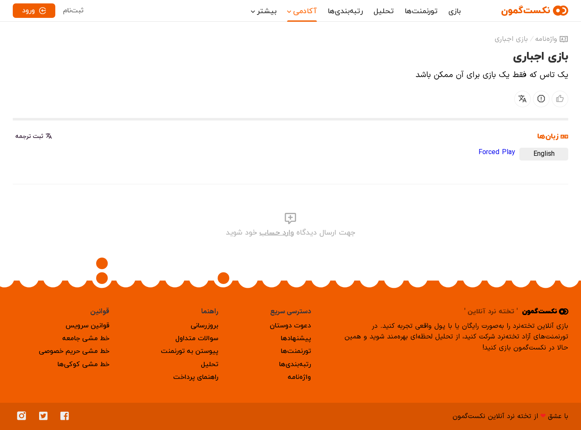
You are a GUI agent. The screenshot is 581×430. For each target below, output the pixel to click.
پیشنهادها (296, 338)
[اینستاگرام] (24, 416)
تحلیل (383, 11)
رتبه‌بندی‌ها (345, 11)
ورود (28, 10)
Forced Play (496, 152)
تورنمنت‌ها (421, 11)
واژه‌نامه (546, 39)
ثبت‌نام (73, 10)
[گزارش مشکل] (541, 99)
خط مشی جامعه (85, 338)
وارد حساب (276, 232)
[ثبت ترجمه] (522, 99)
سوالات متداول (196, 338)
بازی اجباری (511, 39)
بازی (454, 11)
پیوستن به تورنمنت (189, 351)
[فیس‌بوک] (66, 416)
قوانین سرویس (87, 325)
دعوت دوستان (290, 325)
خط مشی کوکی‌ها (83, 364)
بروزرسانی (204, 325)
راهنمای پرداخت (195, 377)
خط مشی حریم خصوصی (74, 351)
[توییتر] (45, 416)
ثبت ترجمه (29, 136)
